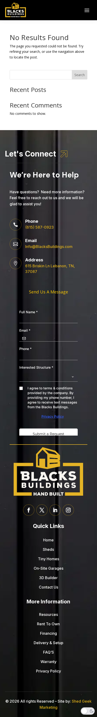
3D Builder (48, 577)
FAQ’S (48, 652)
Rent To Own (48, 624)
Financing (48, 633)
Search (79, 75)
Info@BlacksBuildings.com (49, 246)
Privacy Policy (48, 671)
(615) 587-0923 (39, 227)
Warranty (48, 661)
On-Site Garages (48, 568)
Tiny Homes (48, 558)
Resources (48, 614)
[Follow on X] (42, 510)
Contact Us (48, 587)
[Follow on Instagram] (68, 510)
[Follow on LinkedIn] (55, 510)
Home (48, 540)
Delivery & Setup (48, 642)
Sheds (48, 549)
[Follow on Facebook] (28, 510)
